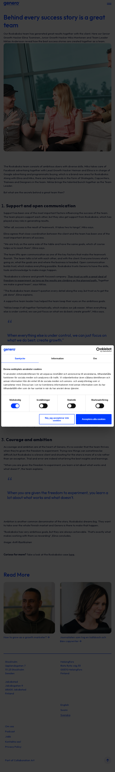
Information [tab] (57, 358)
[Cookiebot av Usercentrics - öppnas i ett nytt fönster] (98, 350)
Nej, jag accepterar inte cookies (57, 419)
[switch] (43, 405)
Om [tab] (95, 358)
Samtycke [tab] (20, 358)
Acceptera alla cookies (93, 419)
